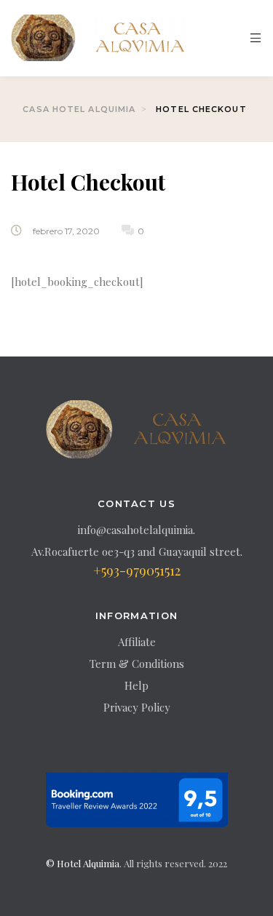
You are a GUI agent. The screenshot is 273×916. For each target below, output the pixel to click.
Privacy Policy (136, 707)
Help (136, 685)
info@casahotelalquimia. (136, 529)
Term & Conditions (137, 663)
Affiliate (137, 641)
